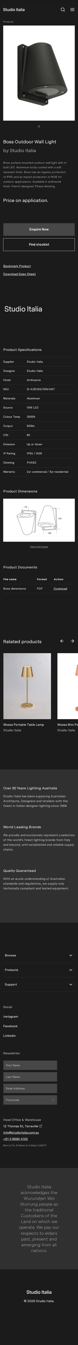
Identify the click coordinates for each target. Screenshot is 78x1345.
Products (8, 21)
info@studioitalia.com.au (21, 1132)
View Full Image (39, 546)
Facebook (10, 1026)
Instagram (10, 1016)
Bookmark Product (17, 266)
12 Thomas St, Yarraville (21, 1126)
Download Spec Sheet (19, 274)
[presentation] (62, 641)
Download (60, 588)
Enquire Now (39, 229)
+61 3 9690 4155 (15, 1139)
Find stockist (39, 244)
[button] (39, 126)
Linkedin (9, 1036)
